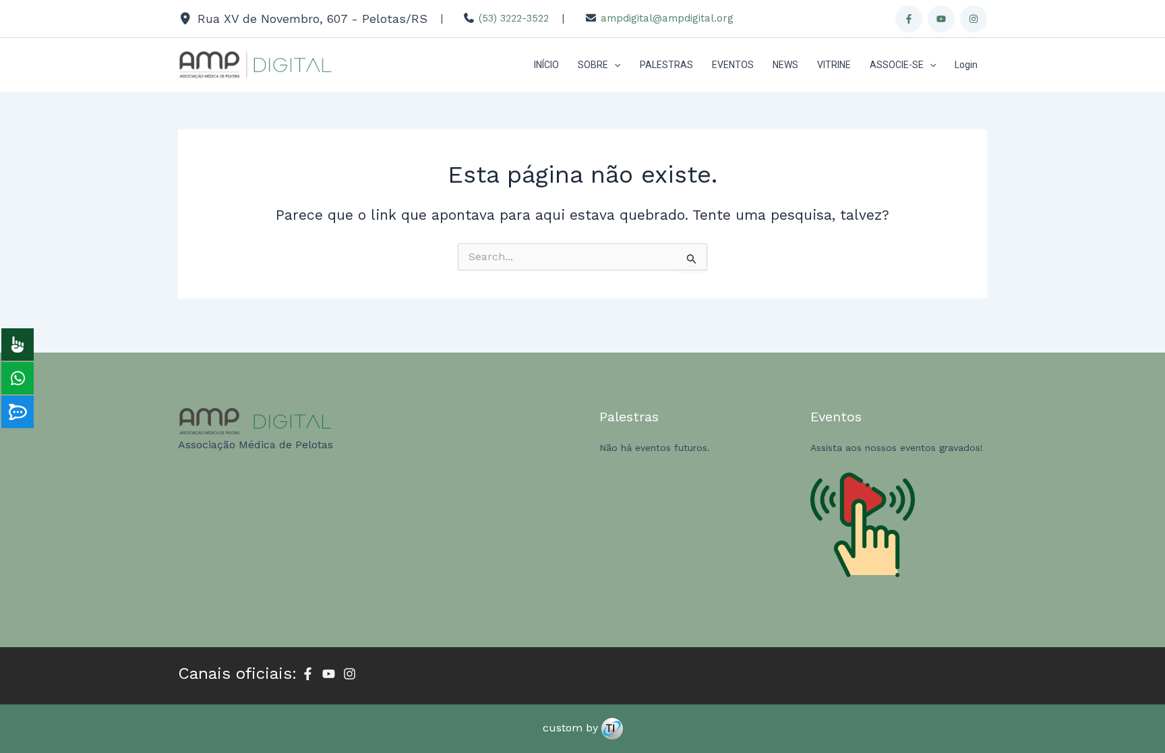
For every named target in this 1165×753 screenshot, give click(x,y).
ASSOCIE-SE (897, 64)
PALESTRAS (666, 64)
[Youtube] (941, 18)
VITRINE (834, 64)
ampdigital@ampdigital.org (667, 18)
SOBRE (593, 64)
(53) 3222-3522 (514, 18)
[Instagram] (973, 18)
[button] (614, 65)
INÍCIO (546, 64)
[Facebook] (908, 18)
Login (966, 64)
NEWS (785, 64)
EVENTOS (733, 64)
